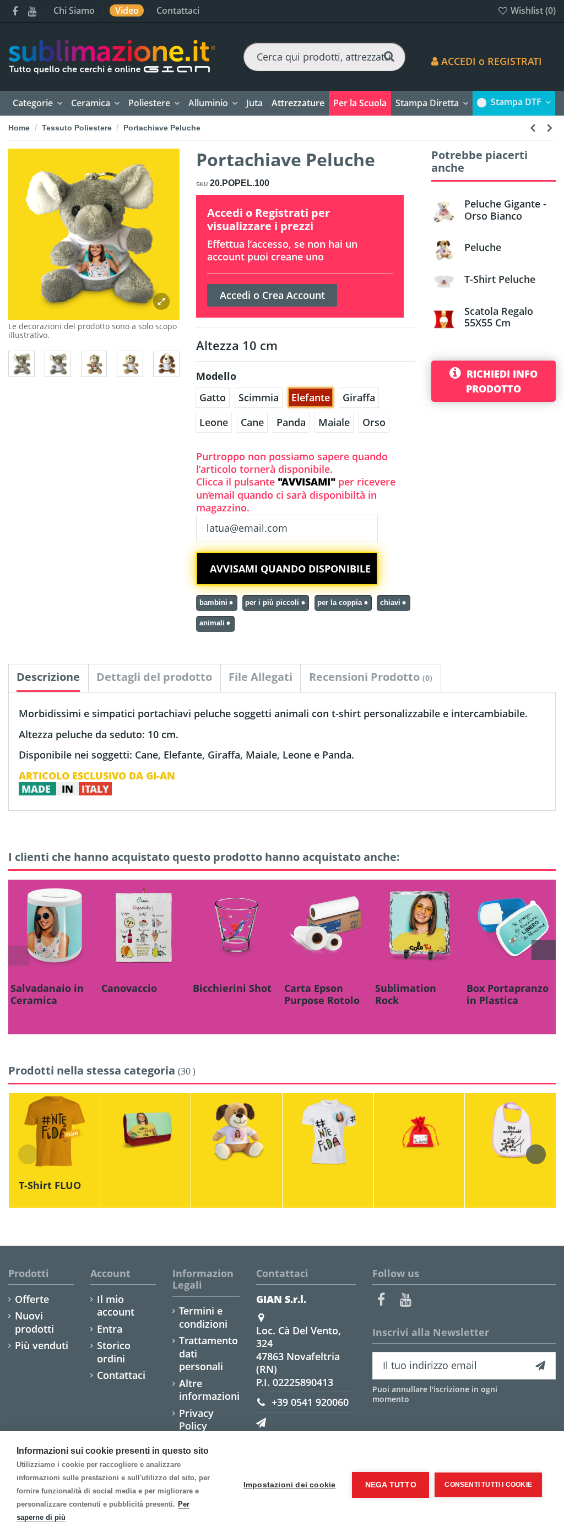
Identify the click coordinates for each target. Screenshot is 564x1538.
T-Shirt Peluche (499, 279)
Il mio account (115, 1305)
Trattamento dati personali (208, 1353)
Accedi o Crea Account (272, 295)
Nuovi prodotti (34, 1322)
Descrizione (48, 677)
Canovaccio (129, 988)
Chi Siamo (75, 10)
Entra (109, 1329)
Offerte (32, 1299)
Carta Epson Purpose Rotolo (322, 994)
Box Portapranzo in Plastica (508, 994)
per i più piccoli (272, 603)
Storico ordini (114, 1352)
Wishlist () (532, 10)
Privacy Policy (196, 1419)
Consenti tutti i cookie (488, 1484)
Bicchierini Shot (232, 988)
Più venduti (41, 1345)
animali (212, 623)
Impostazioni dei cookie (289, 1485)
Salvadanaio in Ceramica (47, 994)
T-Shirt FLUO (50, 1185)
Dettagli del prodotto (154, 677)
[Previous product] (535, 127)
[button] (298, 103)
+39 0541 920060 (310, 1402)
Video (128, 10)
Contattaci (177, 10)
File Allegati (260, 677)
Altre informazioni (209, 1390)
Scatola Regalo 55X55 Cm (498, 317)
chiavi (390, 603)
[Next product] (550, 127)
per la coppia (339, 603)
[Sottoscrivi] (540, 1365)
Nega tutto (390, 1485)
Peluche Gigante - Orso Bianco (505, 209)
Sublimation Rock (405, 994)
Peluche (482, 247)
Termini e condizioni (203, 1317)
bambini (213, 603)
